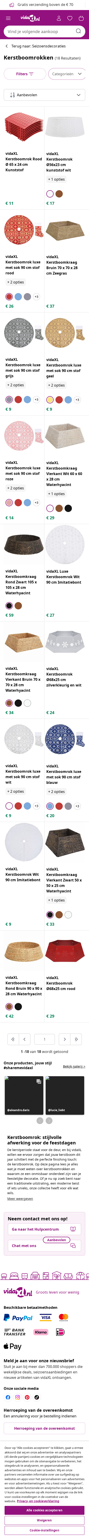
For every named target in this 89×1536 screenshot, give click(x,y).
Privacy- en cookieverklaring (38, 1501)
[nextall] (76, 1039)
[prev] (24, 1039)
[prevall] (13, 1039)
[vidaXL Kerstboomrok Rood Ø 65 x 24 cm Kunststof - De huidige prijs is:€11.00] (24, 127)
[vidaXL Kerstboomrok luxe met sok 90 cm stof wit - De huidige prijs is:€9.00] (24, 739)
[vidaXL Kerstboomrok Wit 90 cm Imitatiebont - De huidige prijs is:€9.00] (24, 842)
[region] (44, 1488)
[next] (65, 1039)
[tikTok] (36, 1397)
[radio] (50, 194)
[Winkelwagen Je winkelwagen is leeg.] (81, 18)
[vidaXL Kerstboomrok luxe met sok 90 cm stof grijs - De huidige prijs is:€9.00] (24, 332)
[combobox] (44, 31)
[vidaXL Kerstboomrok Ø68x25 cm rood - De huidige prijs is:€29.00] (64, 950)
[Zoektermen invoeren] (78, 31)
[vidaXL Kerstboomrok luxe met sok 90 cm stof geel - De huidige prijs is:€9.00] (64, 332)
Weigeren (44, 1520)
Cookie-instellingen (44, 1530)
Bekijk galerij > (74, 1066)
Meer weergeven (20, 1198)
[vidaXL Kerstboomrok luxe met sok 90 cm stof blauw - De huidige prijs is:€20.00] (64, 739)
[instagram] (17, 1397)
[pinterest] (27, 1397)
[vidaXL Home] (30, 18)
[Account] (59, 18)
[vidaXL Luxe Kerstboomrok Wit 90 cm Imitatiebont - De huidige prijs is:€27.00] (64, 544)
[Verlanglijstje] (70, 18)
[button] (24, 1095)
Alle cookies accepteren (44, 1510)
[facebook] (8, 1397)
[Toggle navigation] (8, 18)
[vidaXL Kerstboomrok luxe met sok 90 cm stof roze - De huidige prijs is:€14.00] (24, 436)
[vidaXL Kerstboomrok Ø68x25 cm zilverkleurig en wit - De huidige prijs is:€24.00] (64, 641)
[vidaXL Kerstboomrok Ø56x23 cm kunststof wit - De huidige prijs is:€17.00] (64, 127)
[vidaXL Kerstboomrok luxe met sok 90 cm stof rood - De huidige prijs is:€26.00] (24, 230)
